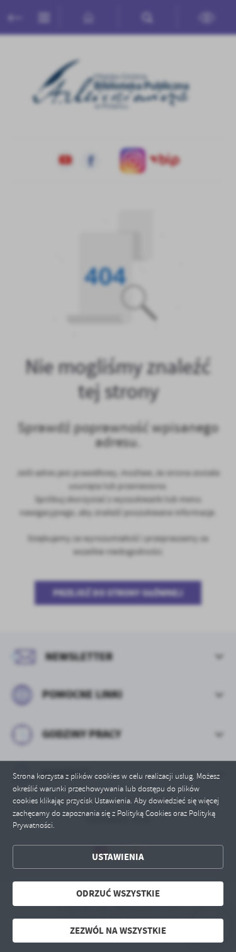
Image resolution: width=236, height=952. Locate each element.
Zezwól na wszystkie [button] (118, 930)
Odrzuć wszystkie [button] (118, 893)
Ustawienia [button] (118, 857)
